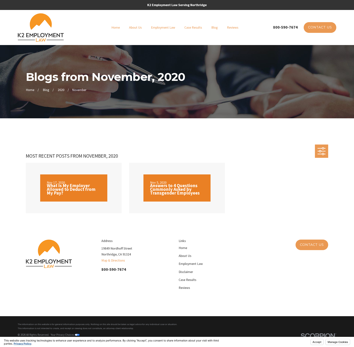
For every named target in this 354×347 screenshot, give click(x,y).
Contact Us (320, 27)
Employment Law (191, 264)
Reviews (184, 288)
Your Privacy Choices (63, 334)
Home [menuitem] (115, 27)
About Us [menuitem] (135, 27)
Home (183, 248)
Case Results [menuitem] (193, 27)
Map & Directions (113, 260)
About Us (185, 256)
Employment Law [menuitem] (163, 27)
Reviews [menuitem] (232, 27)
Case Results (187, 280)
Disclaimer (186, 272)
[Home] (41, 27)
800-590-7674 (285, 27)
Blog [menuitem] (214, 27)
